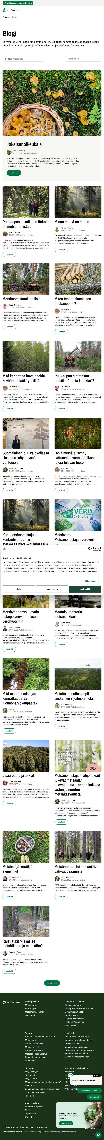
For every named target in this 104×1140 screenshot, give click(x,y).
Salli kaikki (85, 589)
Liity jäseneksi (32, 1078)
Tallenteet (29, 1095)
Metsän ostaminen (34, 1050)
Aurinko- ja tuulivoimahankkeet (40, 1036)
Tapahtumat (31, 1113)
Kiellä (18, 589)
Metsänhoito (31, 1005)
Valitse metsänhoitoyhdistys (19, 3)
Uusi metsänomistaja (74, 1022)
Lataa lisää (52, 983)
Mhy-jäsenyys (31, 1071)
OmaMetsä (30, 1015)
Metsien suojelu (72, 1043)
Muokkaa (51, 589)
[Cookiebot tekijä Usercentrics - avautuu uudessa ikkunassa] (90, 549)
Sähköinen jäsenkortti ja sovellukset (42, 1089)
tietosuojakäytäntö (51, 1132)
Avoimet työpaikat (34, 1106)
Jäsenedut (30, 1075)
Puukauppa (30, 1008)
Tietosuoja (42, 1127)
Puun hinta (30, 1060)
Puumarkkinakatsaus (35, 1057)
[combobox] (23, 59)
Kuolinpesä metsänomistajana (79, 1008)
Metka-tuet (30, 1040)
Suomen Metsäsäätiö (75, 1018)
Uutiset (28, 1117)
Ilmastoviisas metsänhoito (77, 1036)
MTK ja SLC (30, 1085)
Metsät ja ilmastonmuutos (77, 1056)
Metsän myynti (32, 1047)
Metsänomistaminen (34, 1012)
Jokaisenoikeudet (73, 1005)
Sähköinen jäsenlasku (35, 1092)
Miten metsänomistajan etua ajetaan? (43, 1082)
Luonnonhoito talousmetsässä (79, 1040)
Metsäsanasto (71, 1015)
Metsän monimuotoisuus (76, 1047)
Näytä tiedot (90, 581)
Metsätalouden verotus (36, 1054)
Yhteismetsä (70, 1025)
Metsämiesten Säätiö (75, 1012)
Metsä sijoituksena (34, 1043)
